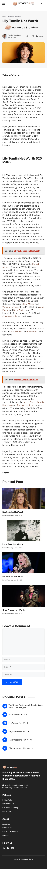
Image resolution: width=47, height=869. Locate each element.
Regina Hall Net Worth (18, 731)
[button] (42, 4)
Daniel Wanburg (14, 35)
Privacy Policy (8, 804)
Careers (5, 835)
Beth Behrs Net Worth (12, 576)
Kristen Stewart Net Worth (20, 748)
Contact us (7, 828)
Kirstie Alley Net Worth (13, 512)
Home (4, 16)
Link (34, 36)
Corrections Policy (10, 807)
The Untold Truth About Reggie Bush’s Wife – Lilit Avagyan (25, 706)
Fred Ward (32, 331)
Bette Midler (16, 331)
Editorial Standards (10, 831)
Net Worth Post (27, 859)
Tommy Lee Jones (25, 405)
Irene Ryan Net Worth (12, 544)
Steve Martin (28, 304)
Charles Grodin (9, 316)
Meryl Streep (30, 402)
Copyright (6, 811)
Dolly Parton (19, 310)
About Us (6, 824)
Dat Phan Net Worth (17, 714)
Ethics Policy (7, 800)
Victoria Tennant (10, 307)
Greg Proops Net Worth (13, 610)
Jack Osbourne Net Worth (20, 740)
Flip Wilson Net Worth (18, 723)
